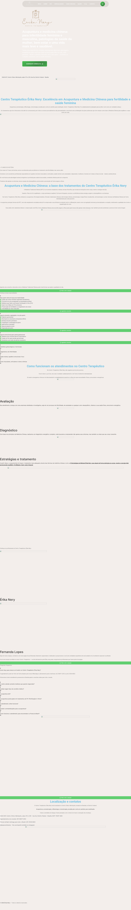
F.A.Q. (85, 4)
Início (39, 4)
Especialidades (59, 4)
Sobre (45, 4)
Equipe (80, 4)
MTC (51, 4)
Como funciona (70, 4)
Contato (92, 4)
